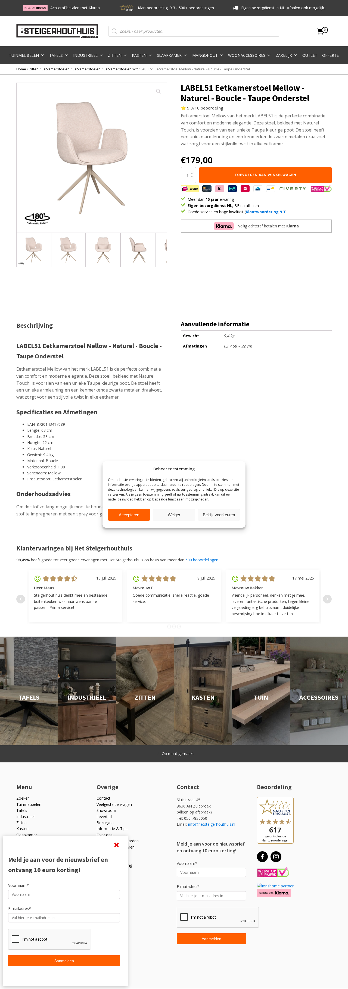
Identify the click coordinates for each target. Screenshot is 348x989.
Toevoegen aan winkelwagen (265, 175)
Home (21, 69)
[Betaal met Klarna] (274, 892)
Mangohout (205, 55)
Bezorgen (105, 822)
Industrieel (85, 55)
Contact (103, 798)
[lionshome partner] (275, 885)
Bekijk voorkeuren (219, 514)
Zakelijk (284, 55)
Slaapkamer (169, 55)
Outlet (309, 55)
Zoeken (23, 798)
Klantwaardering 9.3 (265, 211)
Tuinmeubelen (24, 55)
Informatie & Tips (112, 828)
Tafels (56, 55)
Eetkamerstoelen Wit (121, 69)
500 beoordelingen (201, 559)
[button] (158, 91)
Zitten (115, 55)
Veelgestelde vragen (114, 804)
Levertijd (104, 816)
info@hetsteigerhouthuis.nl (211, 824)
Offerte (330, 55)
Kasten (139, 55)
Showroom (106, 810)
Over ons (105, 834)
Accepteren (129, 514)
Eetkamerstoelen (56, 69)
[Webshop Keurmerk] (273, 872)
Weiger (174, 514)
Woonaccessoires (246, 55)
